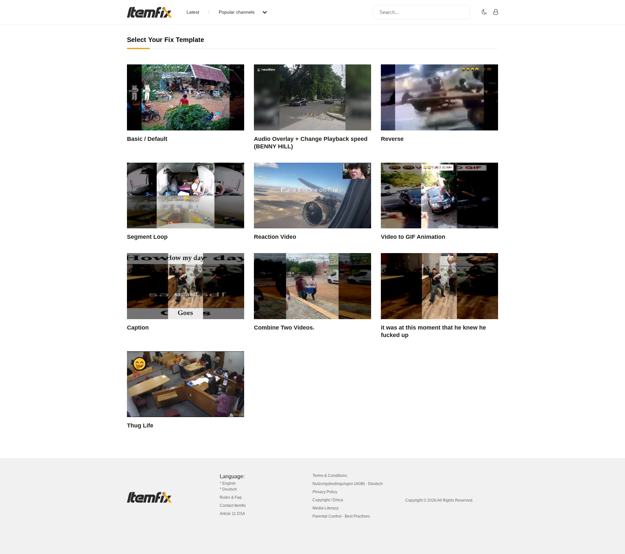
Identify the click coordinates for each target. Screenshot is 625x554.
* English (228, 483)
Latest (193, 12)
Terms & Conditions (329, 475)
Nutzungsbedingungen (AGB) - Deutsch (347, 483)
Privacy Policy (324, 492)
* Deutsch (228, 489)
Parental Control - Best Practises (341, 516)
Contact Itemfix (233, 505)
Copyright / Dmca (327, 500)
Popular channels (237, 12)
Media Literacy (325, 508)
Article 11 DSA (232, 513)
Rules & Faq (231, 497)
